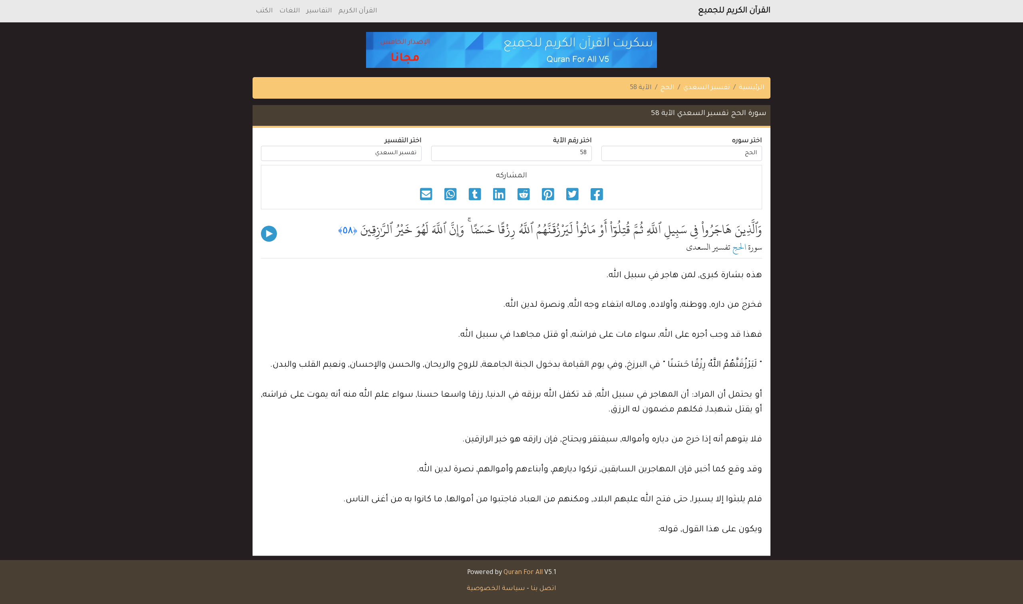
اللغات (289, 11)
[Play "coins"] (269, 234)
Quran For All (523, 572)
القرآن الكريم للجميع (734, 11)
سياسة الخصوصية (496, 588)
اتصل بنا (543, 588)
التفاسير (319, 11)
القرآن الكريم (357, 11)
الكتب (264, 11)
